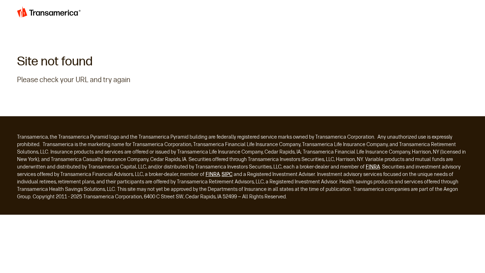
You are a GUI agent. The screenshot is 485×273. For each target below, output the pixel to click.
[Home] (49, 14)
